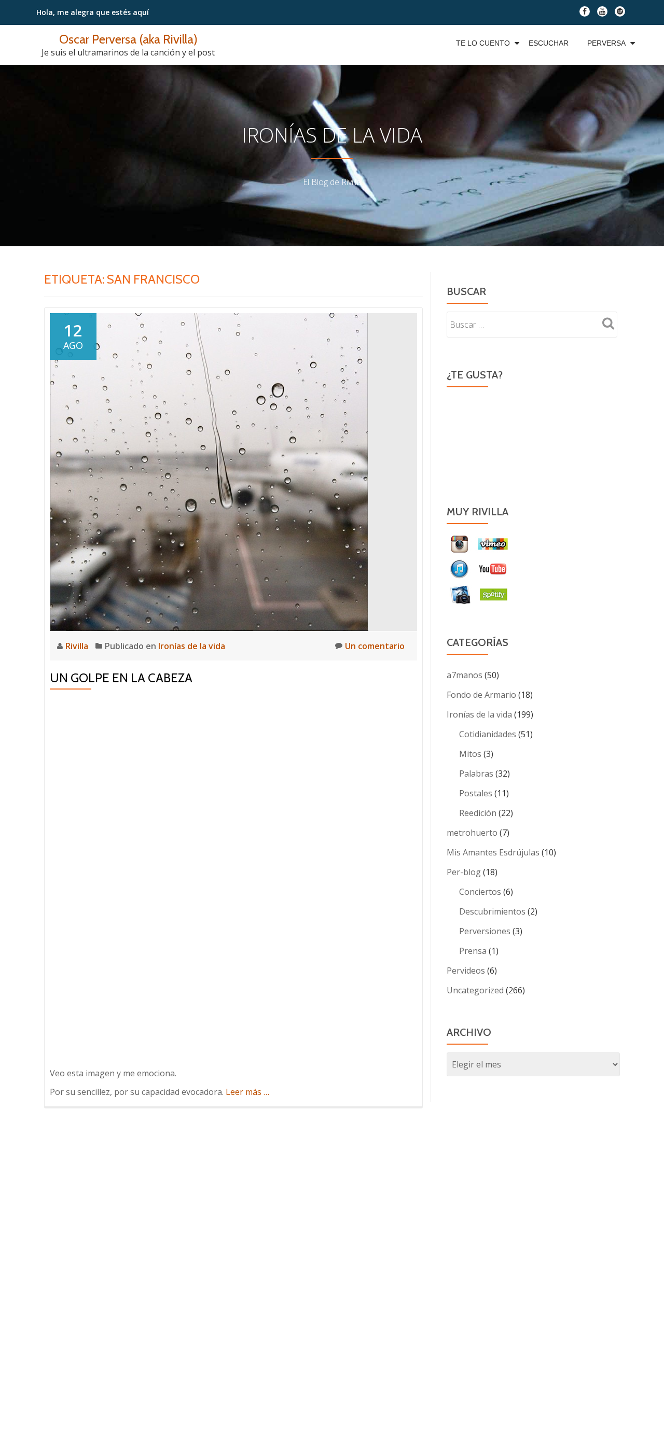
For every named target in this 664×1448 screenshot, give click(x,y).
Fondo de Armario (481, 694)
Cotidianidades (487, 734)
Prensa (473, 951)
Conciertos (480, 891)
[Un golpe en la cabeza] (209, 471)
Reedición (477, 813)
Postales (475, 793)
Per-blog (464, 872)
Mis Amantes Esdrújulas (493, 852)
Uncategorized (475, 990)
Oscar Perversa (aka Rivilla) (128, 39)
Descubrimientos (492, 911)
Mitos (470, 754)
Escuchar (549, 43)
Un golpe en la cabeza (121, 677)
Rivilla (77, 646)
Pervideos (466, 970)
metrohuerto (472, 832)
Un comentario (375, 646)
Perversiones (484, 931)
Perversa (606, 43)
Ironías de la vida (191, 646)
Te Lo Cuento (483, 43)
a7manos (464, 675)
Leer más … (247, 1092)
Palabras (476, 773)
